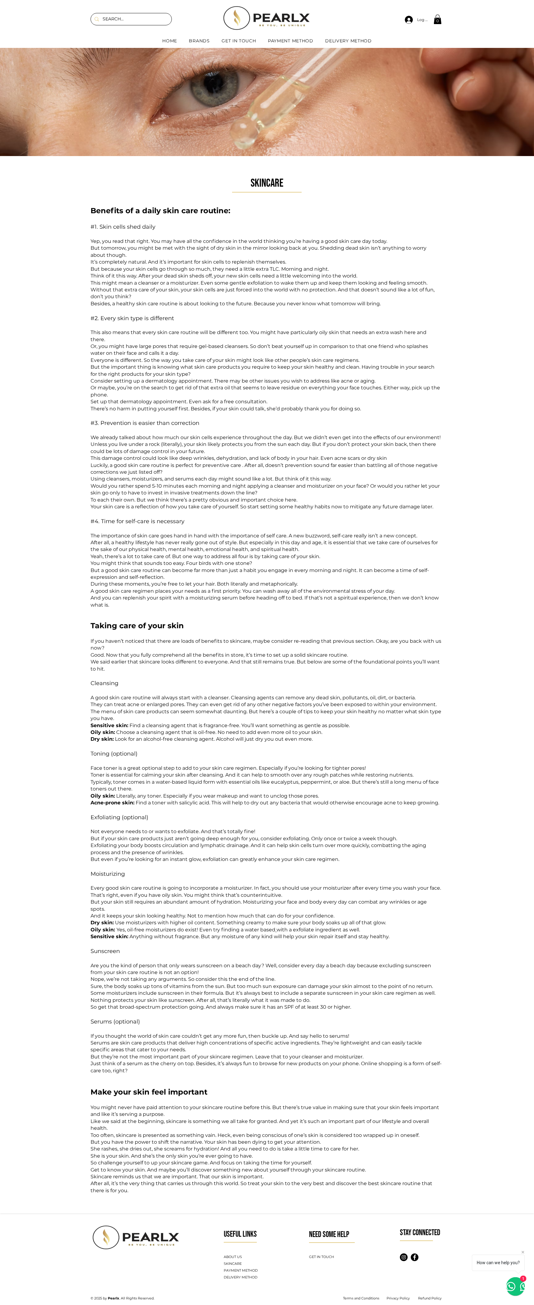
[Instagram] (404, 1257)
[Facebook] (414, 1257)
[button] (438, 19)
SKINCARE (233, 1263)
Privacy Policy (398, 1298)
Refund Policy (430, 1298)
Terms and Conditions (361, 1298)
